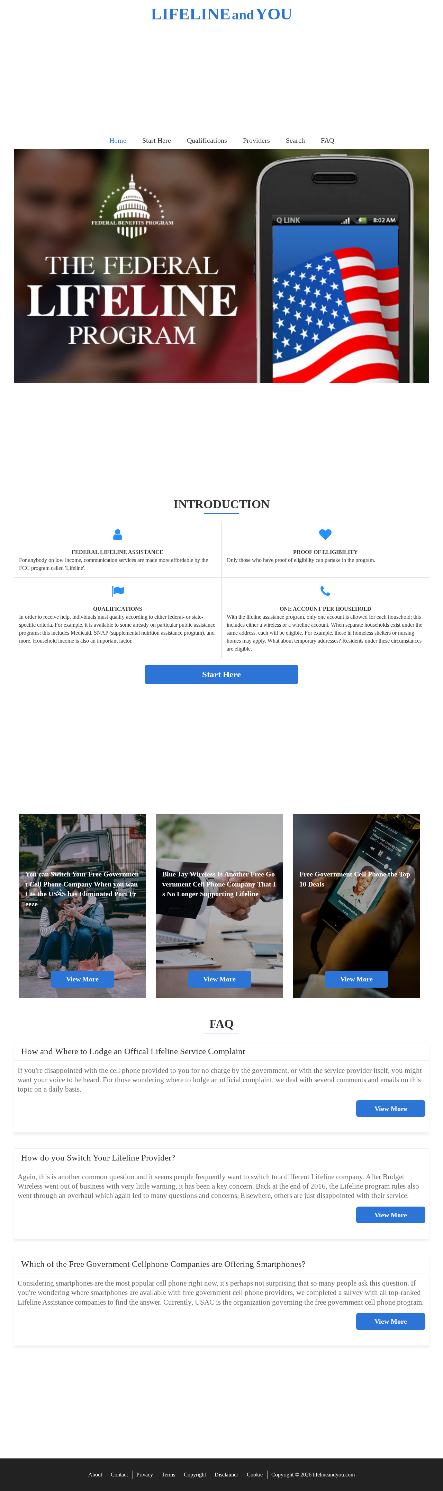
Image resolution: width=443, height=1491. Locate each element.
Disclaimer (226, 1474)
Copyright (195, 1474)
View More (390, 1108)
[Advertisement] (221, 79)
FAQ (327, 140)
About (95, 1474)
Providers (256, 140)
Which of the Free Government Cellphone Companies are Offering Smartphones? (163, 1264)
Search (295, 140)
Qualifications (207, 140)
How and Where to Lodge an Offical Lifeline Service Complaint (133, 1051)
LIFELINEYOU (221, 14)
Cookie (255, 1474)
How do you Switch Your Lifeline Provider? (98, 1157)
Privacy (144, 1474)
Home (117, 140)
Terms (168, 1474)
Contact (119, 1474)
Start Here (156, 140)
